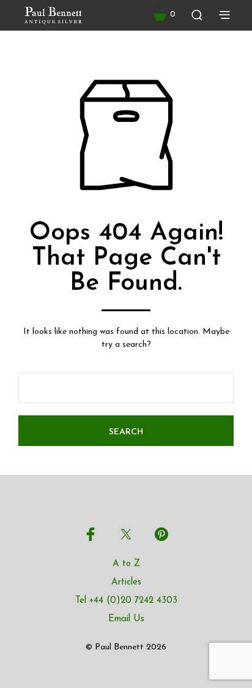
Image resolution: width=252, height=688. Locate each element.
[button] (165, 15)
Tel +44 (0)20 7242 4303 (126, 600)
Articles (126, 582)
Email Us (126, 619)
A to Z (126, 564)
